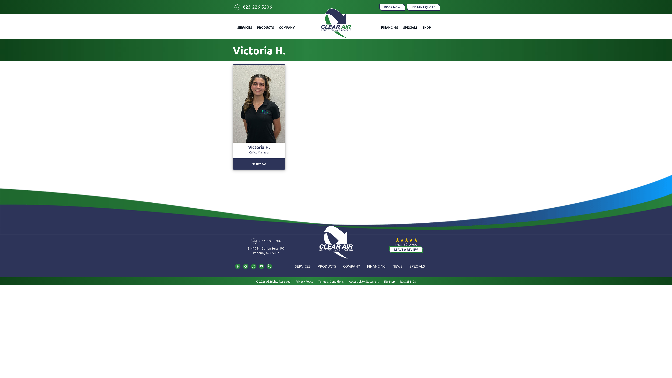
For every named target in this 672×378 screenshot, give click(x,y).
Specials (410, 27)
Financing (389, 27)
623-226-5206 (257, 6)
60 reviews (410, 244)
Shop (427, 27)
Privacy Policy (304, 281)
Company (287, 27)
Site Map (389, 281)
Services (244, 27)
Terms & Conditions (331, 281)
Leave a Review (406, 249)
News (397, 266)
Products (265, 27)
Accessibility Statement (364, 281)
